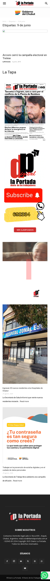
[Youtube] (25, 568)
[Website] (34, 561)
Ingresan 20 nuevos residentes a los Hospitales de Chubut (23, 389)
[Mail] (20, 561)
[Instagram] (14, 561)
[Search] (46, 3)
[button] (4, 3)
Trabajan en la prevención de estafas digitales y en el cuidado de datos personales (24, 468)
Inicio (4, 21)
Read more (24, 401)
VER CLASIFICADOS (25, 230)
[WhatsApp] (41, 561)
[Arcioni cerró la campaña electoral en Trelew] (25, 41)
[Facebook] (7, 561)
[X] (27, 561)
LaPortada (7, 62)
